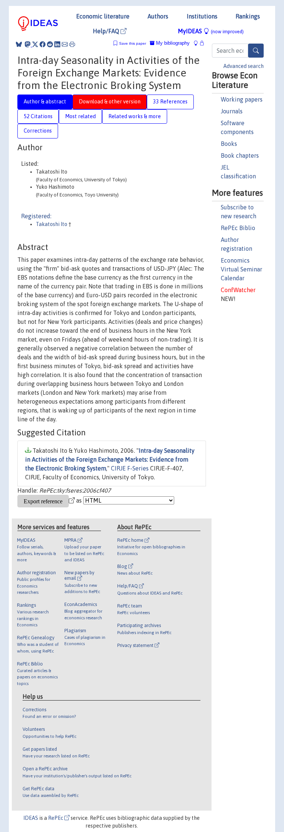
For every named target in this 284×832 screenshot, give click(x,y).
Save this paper (132, 43)
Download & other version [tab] (110, 102)
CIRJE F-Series (130, 468)
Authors (158, 16)
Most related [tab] (80, 116)
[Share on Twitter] (35, 44)
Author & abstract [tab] (45, 102)
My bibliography (172, 43)
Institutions (202, 16)
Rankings (248, 16)
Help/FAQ (107, 31)
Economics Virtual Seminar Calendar (241, 269)
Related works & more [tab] (134, 116)
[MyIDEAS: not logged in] (198, 43)
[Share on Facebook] (42, 44)
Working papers (242, 99)
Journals (232, 111)
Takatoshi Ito (52, 224)
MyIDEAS (211, 31)
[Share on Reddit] (50, 44)
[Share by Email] (65, 44)
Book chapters (240, 155)
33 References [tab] (170, 102)
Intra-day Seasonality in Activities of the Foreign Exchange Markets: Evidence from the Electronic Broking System (110, 459)
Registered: (36, 216)
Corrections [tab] (38, 131)
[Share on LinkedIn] (57, 44)
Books (229, 143)
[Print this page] (72, 44)
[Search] (256, 51)
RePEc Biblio (238, 228)
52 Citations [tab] (38, 116)
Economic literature (102, 16)
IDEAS (30, 818)
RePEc (56, 818)
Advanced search (243, 66)
